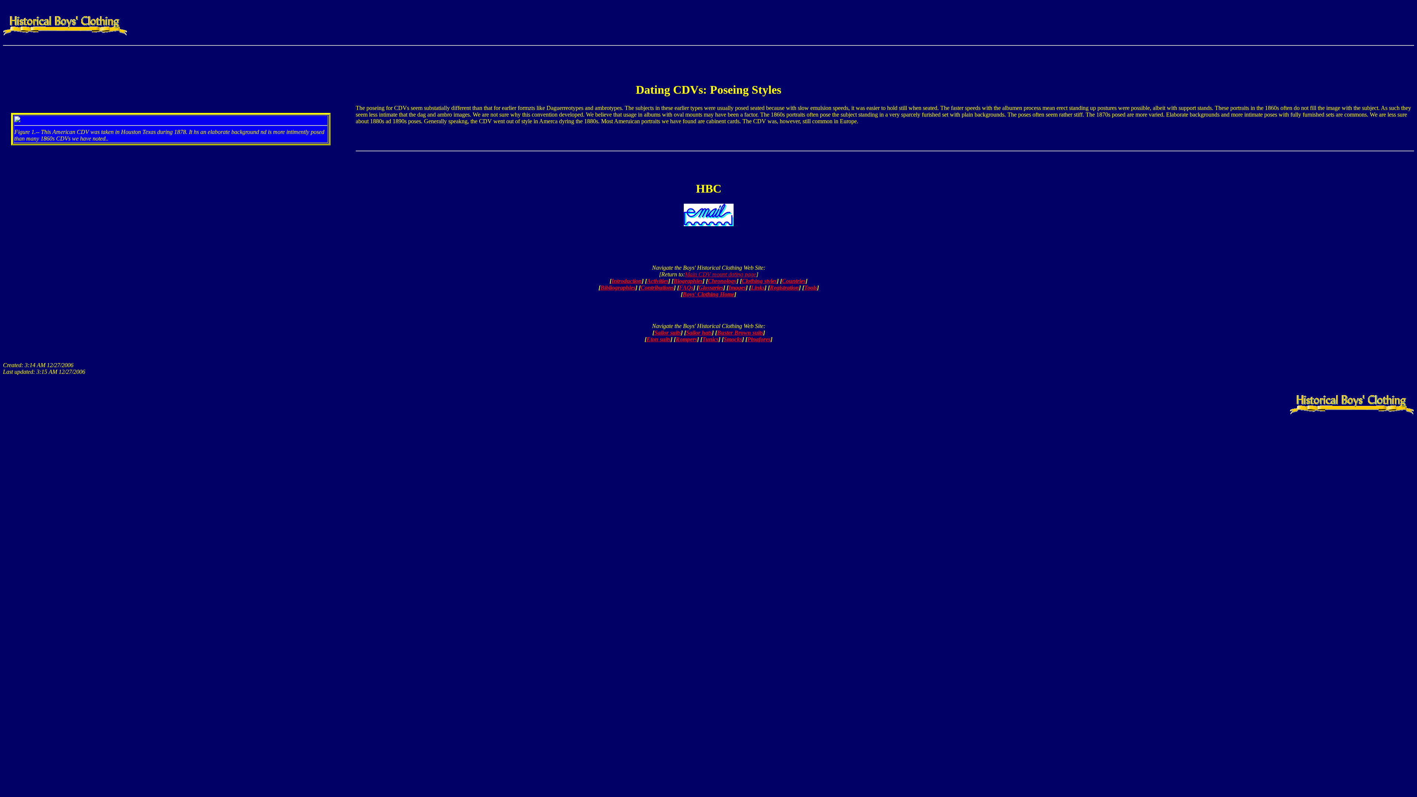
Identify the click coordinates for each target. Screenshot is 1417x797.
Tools (810, 287)
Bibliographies (617, 287)
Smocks (733, 339)
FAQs (686, 287)
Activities (657, 281)
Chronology (722, 281)
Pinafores (758, 339)
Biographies (688, 281)
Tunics (710, 339)
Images (737, 287)
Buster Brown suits (740, 333)
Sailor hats (699, 333)
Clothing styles (759, 281)
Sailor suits (667, 333)
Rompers (686, 339)
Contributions (657, 287)
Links (758, 287)
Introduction (626, 281)
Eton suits (658, 339)
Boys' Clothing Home (708, 294)
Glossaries (711, 287)
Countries (794, 281)
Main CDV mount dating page (720, 274)
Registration (784, 287)
